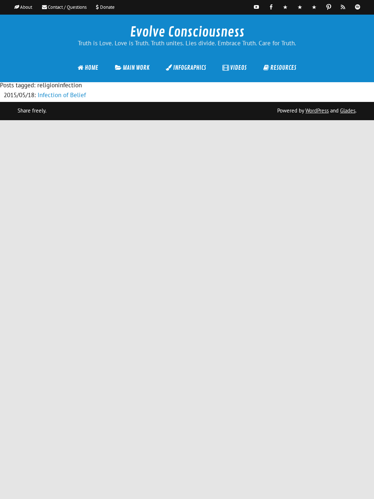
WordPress (317, 110)
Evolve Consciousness (187, 32)
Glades (347, 110)
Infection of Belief (62, 95)
